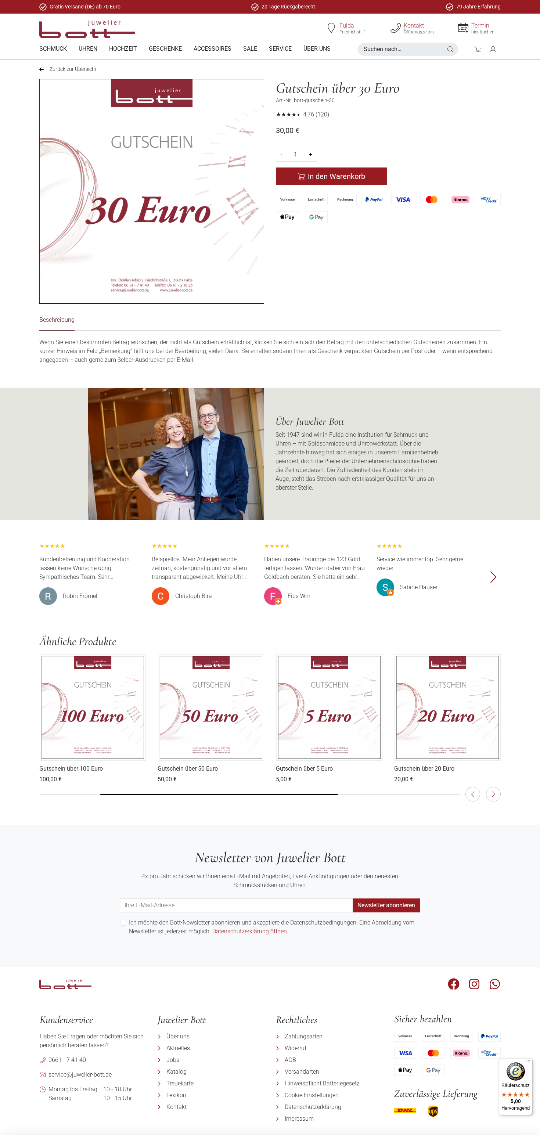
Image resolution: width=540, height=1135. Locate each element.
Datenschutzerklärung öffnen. (250, 931)
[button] (450, 49)
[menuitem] (53, 49)
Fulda (346, 25)
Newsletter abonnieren (386, 905)
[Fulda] (331, 28)
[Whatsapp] (495, 984)
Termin (480, 25)
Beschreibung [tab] (57, 319)
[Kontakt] (395, 28)
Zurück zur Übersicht (73, 69)
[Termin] (463, 28)
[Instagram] (474, 984)
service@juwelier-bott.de (80, 1074)
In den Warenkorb (336, 176)
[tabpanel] (270, 351)
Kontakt (414, 25)
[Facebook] (454, 984)
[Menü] (528, 1062)
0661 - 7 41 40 (67, 1059)
